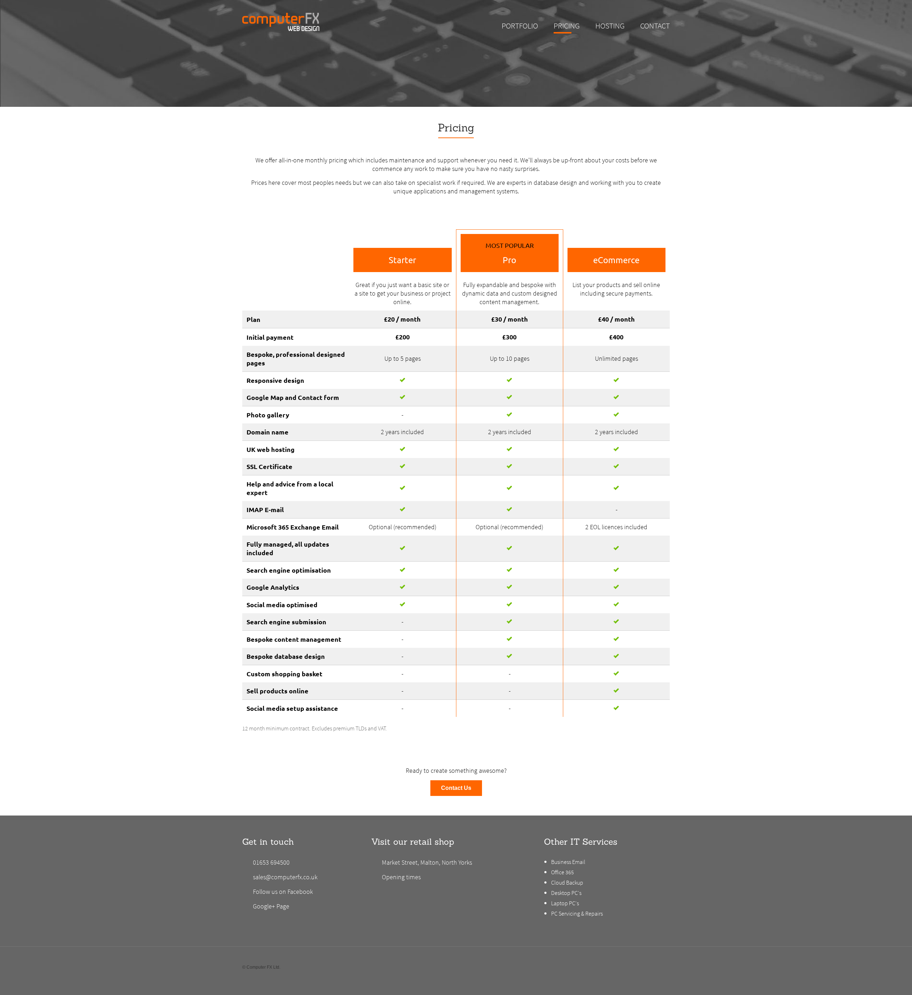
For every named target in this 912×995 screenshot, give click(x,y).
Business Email (568, 861)
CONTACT (655, 26)
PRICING (567, 26)
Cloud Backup (567, 882)
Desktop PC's (566, 892)
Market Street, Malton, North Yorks (427, 862)
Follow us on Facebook (283, 891)
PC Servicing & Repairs (577, 913)
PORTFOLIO (520, 26)
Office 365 (562, 872)
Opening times (401, 877)
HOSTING (610, 26)
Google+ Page (271, 906)
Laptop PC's (565, 903)
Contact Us (456, 788)
